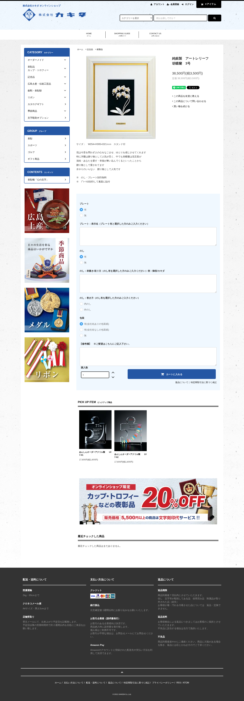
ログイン (189, 4)
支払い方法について (73, 682)
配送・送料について (95, 682)
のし (82, 250)
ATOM (186, 682)
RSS (178, 682)
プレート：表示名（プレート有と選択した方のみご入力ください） (114, 223)
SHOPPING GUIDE (122, 35)
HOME (89, 35)
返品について (181, 382)
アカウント (159, 4)
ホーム (80, 49)
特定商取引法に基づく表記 (204, 382)
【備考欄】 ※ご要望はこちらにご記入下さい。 (105, 343)
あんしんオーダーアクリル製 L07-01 (95, 453)
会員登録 (174, 4)
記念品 (90, 49)
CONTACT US (155, 35)
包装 (82, 318)
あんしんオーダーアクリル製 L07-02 (130, 455)
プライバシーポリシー (163, 682)
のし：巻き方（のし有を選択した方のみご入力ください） (110, 298)
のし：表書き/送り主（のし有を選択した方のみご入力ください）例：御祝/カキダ (122, 270)
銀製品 (100, 49)
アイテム (210, 4)
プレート (84, 203)
